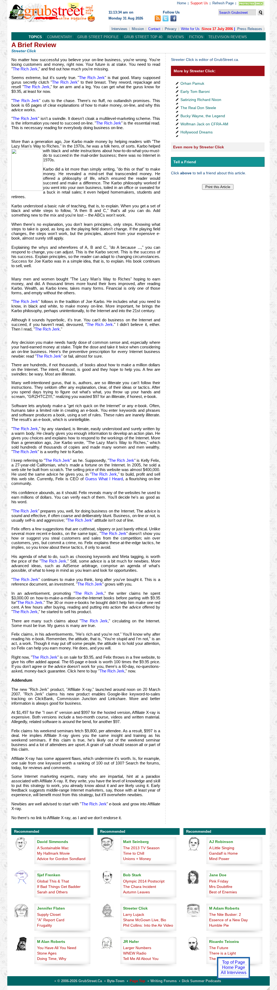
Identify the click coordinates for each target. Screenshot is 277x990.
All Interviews (233, 972)
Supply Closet (49, 914)
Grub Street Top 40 (143, 37)
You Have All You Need (56, 948)
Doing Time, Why (51, 958)
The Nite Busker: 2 (225, 914)
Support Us (199, 3)
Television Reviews (227, 37)
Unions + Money (137, 859)
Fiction (196, 37)
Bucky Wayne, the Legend (202, 116)
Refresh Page (223, 3)
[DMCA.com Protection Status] (250, 5)
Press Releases (249, 29)
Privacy (171, 29)
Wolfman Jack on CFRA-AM (204, 124)
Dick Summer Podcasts (201, 981)
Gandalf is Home (223, 853)
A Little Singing (221, 848)
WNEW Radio (134, 953)
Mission (138, 29)
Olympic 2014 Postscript (143, 881)
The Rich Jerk (25, 69)
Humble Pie (219, 925)
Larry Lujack (133, 914)
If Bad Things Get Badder (59, 886)
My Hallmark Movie (53, 853)
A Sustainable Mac (53, 848)
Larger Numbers (137, 948)
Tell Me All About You (141, 958)
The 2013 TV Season (141, 848)
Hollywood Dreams (196, 132)
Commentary (59, 37)
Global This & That (53, 881)
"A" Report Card (50, 920)
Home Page (233, 967)
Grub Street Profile (98, 37)
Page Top (137, 981)
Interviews (119, 29)
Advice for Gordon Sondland (61, 859)
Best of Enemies (223, 892)
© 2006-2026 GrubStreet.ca (79, 981)
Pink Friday (218, 881)
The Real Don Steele (198, 108)
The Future (218, 948)
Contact (154, 29)
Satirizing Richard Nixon (200, 99)
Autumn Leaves (136, 892)
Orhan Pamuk (192, 83)
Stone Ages (47, 953)
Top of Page (233, 962)
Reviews (175, 37)
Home (181, 3)
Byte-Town (115, 981)
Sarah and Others (52, 892)
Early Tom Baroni (195, 91)
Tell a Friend (184, 162)
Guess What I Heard (104, 478)
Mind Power (219, 859)
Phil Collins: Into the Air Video (148, 925)
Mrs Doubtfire (220, 886)
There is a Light (222, 953)
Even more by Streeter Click (198, 147)
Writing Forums (163, 981)
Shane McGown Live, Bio (144, 920)
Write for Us (190, 29)
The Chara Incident (139, 886)
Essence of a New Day (228, 920)
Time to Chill (133, 853)
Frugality (44, 925)
